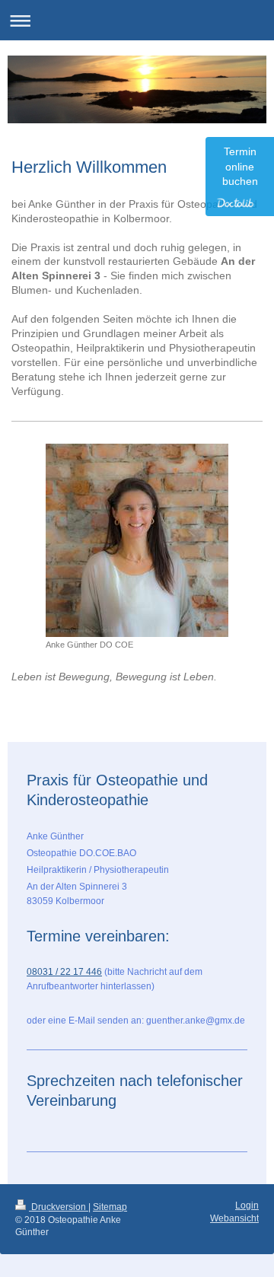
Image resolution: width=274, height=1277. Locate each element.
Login (247, 1205)
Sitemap (110, 1207)
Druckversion (58, 1207)
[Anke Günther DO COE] (137, 540)
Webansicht (234, 1218)
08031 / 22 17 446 (64, 972)
